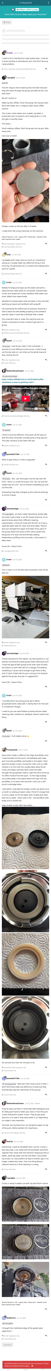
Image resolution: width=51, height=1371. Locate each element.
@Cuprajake (7, 1323)
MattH (7, 430)
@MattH (6, 565)
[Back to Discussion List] (2, 3)
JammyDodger (11, 376)
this (8, 701)
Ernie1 (7, 346)
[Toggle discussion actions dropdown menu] (48, 3)
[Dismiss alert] (32, 1366)
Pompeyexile (10, 1084)
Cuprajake (9, 514)
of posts (24, 3)
